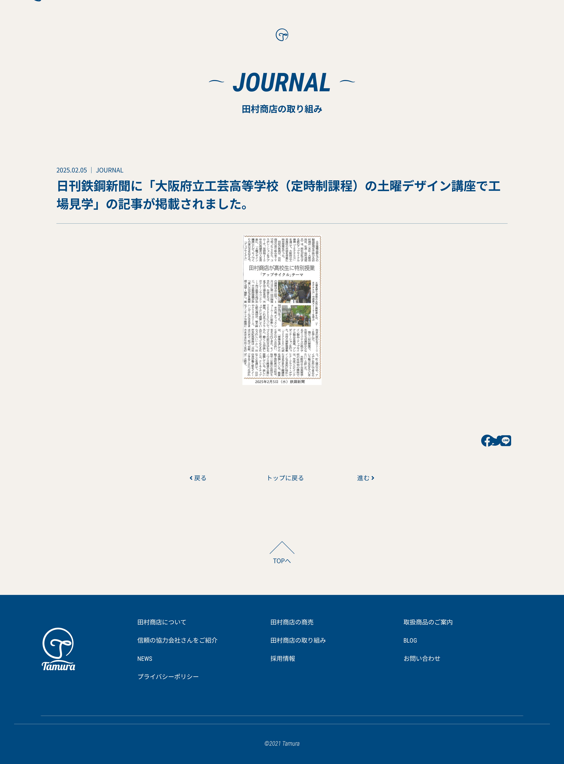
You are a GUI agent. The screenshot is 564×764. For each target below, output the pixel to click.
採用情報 (282, 658)
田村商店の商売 (292, 622)
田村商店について (162, 622)
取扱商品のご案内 (428, 622)
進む (364, 477)
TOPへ (282, 560)
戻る (200, 477)
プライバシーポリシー (168, 676)
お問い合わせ (421, 658)
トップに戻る (282, 477)
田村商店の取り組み (298, 640)
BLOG (410, 640)
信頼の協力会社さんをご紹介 (177, 640)
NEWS (144, 658)
